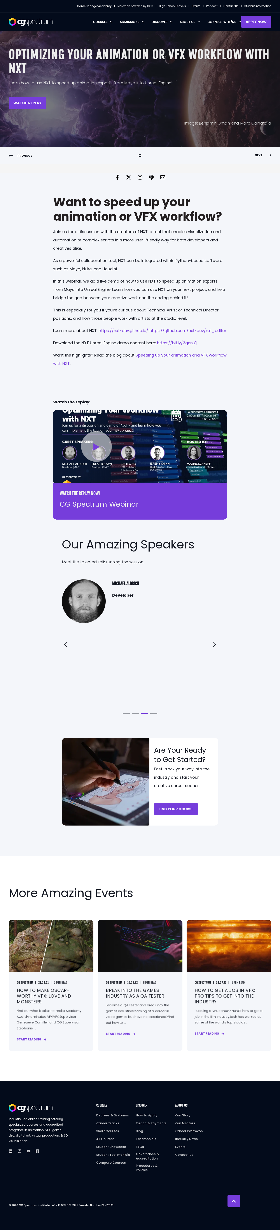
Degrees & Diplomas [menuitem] (112, 1115)
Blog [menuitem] (139, 1131)
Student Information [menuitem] (257, 6)
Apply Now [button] (256, 21)
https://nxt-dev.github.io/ (123, 330)
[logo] (30, 1108)
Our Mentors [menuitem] (185, 1123)
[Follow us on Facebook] (117, 177)
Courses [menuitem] (100, 22)
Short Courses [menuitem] (107, 1131)
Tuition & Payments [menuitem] (151, 1123)
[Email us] (162, 177)
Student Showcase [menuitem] (111, 1147)
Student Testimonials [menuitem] (113, 1155)
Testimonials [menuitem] (146, 1139)
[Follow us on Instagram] (140, 177)
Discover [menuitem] (160, 22)
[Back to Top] (234, 1201)
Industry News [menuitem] (186, 1139)
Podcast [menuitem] (211, 6)
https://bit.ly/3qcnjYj (177, 343)
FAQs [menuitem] (140, 1147)
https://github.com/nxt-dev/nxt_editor (187, 330)
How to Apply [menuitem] (146, 1115)
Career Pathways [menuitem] (189, 1131)
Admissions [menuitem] (130, 22)
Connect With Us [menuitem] (221, 22)
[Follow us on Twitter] (128, 177)
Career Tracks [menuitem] (107, 1123)
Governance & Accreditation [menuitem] (147, 1156)
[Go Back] (140, 156)
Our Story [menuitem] (182, 1115)
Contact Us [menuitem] (230, 6)
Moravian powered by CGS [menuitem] (135, 6)
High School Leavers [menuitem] (172, 6)
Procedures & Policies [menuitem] (147, 1167)
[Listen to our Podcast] (151, 177)
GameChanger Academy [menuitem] (94, 6)
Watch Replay (27, 102)
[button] (96, 446)
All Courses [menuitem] (105, 1139)
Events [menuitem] (196, 6)
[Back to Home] (30, 21)
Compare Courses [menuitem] (111, 1162)
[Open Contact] (232, 21)
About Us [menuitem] (187, 22)
